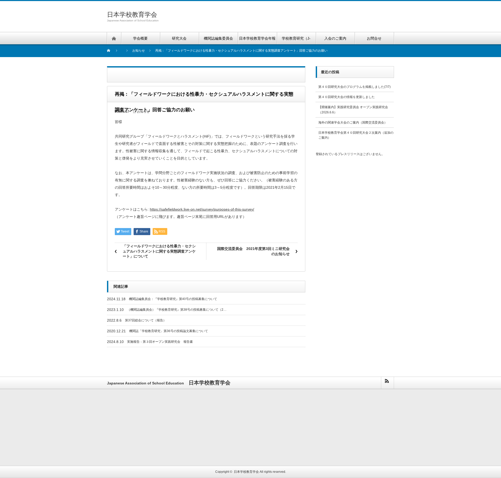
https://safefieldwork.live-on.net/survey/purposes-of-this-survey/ (202, 209)
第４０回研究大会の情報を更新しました (346, 97)
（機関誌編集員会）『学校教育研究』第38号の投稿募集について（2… (176, 309)
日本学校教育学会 (132, 14)
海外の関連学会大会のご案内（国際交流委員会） (352, 122)
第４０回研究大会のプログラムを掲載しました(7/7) (354, 87)
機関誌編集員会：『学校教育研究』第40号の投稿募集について (173, 299)
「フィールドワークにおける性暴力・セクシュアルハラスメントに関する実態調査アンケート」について (159, 251)
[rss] (387, 383)
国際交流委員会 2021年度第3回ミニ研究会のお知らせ (253, 251)
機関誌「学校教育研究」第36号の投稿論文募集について (168, 331)
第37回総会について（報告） (145, 320)
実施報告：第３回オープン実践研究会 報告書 (160, 342)
